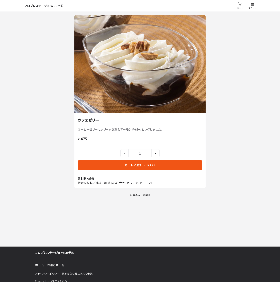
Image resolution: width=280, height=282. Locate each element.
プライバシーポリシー (47, 273)
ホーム (39, 265)
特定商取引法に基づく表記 (77, 273)
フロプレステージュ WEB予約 (44, 6)
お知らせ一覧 (56, 265)
